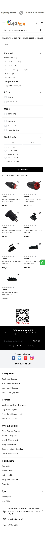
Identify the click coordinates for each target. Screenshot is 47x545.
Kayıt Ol (36, 341)
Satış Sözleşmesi (9, 445)
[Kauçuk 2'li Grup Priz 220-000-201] (12, 247)
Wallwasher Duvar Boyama (14, 405)
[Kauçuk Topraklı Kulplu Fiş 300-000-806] (12, 216)
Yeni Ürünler (7, 471)
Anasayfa (6, 466)
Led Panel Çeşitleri (10, 388)
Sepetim (6, 484)
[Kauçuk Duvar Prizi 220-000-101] (33, 216)
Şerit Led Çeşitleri (9, 379)
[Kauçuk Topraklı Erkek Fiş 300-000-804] (12, 185)
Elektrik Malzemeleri (24, 38)
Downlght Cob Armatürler (13, 414)
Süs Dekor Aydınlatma (11, 383)
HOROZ (7, 45)
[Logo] (19, 23)
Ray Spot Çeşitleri (9, 409)
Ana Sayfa (6, 38)
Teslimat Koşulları (9, 436)
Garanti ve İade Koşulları (12, 449)
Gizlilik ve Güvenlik (10, 453)
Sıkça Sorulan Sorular (11, 431)
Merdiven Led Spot (10, 418)
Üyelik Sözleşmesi (10, 440)
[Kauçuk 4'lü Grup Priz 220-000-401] (12, 279)
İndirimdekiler (8, 475)
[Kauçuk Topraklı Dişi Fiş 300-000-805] (33, 185)
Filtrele (24, 169)
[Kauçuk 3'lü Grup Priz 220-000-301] (33, 247)
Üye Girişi (6, 501)
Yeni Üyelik (6, 497)
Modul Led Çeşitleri (10, 392)
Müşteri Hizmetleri (10, 480)
